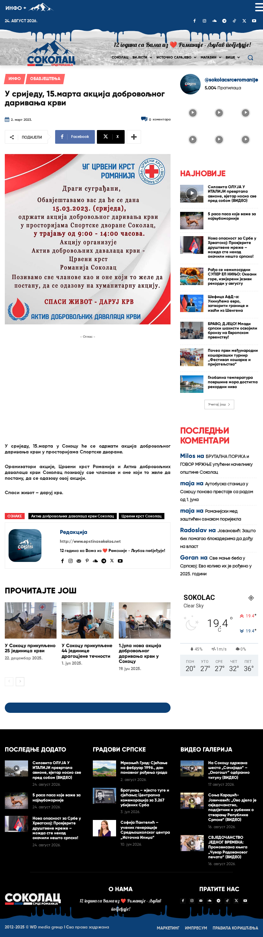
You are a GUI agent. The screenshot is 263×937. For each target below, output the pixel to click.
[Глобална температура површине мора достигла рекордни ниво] (191, 384)
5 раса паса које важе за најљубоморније (232, 216)
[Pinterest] (87, 560)
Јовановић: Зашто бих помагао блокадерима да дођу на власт (218, 539)
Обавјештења (45, 79)
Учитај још (217, 404)
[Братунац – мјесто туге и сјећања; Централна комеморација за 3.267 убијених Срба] (104, 796)
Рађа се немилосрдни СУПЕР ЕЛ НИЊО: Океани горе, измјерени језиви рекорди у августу (232, 276)
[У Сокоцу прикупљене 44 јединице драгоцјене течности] (87, 620)
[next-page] (20, 681)
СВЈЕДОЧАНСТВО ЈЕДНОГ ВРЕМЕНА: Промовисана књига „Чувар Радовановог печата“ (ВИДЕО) (228, 847)
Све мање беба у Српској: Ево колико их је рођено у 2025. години (216, 566)
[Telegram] (224, 21)
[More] (134, 137)
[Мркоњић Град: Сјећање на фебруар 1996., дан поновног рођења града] (104, 768)
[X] (244, 21)
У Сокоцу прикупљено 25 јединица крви (30, 648)
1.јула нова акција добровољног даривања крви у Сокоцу (140, 653)
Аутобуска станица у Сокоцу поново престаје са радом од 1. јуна (216, 492)
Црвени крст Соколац (142, 516)
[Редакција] (33, 545)
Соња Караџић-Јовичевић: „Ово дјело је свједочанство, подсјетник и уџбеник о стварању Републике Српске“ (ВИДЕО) (232, 807)
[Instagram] (204, 21)
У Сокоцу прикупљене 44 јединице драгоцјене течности (87, 651)
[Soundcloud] (214, 21)
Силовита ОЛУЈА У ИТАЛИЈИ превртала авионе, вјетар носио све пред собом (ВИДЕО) (232, 193)
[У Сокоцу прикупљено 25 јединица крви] (31, 620)
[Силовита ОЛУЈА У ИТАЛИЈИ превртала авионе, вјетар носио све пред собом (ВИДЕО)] (191, 193)
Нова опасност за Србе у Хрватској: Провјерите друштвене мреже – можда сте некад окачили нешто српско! (232, 247)
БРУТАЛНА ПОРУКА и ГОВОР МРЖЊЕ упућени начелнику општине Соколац (216, 464)
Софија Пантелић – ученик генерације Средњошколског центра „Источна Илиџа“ (145, 829)
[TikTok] (234, 21)
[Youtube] (254, 21)
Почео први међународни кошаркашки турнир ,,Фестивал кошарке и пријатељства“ (233, 357)
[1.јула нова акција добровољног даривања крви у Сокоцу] (145, 620)
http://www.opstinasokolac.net (90, 542)
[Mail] (78, 560)
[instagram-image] (192, 112)
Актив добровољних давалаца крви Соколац (72, 516)
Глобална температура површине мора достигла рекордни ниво (233, 382)
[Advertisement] (88, 388)
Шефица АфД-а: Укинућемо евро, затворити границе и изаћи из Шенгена (228, 303)
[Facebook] (194, 21)
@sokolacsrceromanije (231, 79)
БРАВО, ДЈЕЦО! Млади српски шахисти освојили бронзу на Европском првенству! (232, 330)
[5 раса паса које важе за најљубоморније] (191, 220)
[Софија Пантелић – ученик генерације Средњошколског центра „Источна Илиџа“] (104, 828)
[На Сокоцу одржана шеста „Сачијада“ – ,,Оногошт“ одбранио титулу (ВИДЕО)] (192, 768)
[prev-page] (9, 681)
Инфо (15, 79)
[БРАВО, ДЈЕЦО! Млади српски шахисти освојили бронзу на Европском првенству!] (191, 330)
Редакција (73, 532)
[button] (250, 58)
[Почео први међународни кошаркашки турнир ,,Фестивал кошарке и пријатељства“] (191, 357)
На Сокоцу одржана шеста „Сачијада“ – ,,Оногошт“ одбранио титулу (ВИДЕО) (229, 770)
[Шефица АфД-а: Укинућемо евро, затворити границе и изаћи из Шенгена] (191, 303)
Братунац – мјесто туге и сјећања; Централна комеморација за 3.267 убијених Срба (145, 797)
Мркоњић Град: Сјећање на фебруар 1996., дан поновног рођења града (144, 767)
